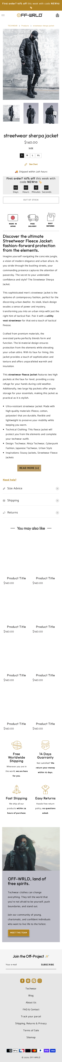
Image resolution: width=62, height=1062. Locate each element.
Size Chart (33, 164)
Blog (31, 996)
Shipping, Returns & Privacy (31, 1023)
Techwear (31, 989)
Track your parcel (31, 1016)
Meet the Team (18, 932)
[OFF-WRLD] (29, 15)
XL (38, 155)
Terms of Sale (31, 1030)
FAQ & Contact (31, 1010)
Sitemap (31, 1037)
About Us (31, 1003)
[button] (7, 113)
